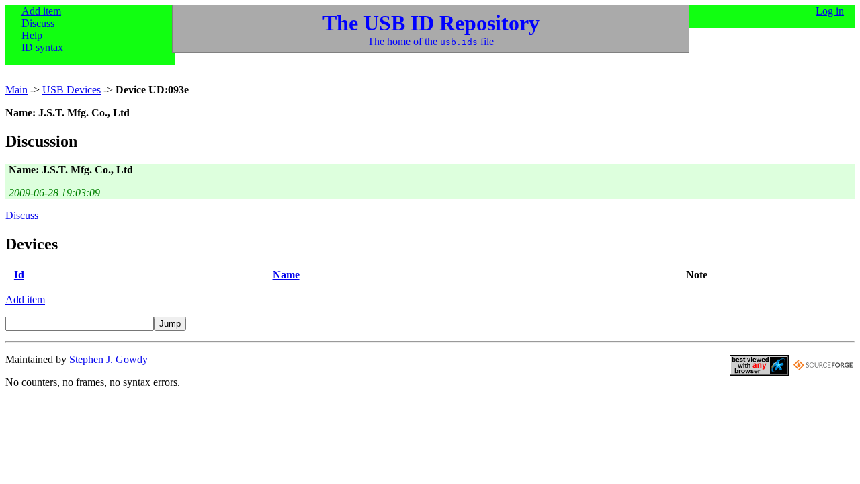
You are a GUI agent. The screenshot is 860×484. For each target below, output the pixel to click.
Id (19, 274)
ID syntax (42, 47)
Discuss (38, 23)
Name (286, 274)
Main (16, 89)
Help (32, 35)
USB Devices (71, 89)
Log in (830, 11)
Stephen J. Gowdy (108, 359)
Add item (41, 11)
